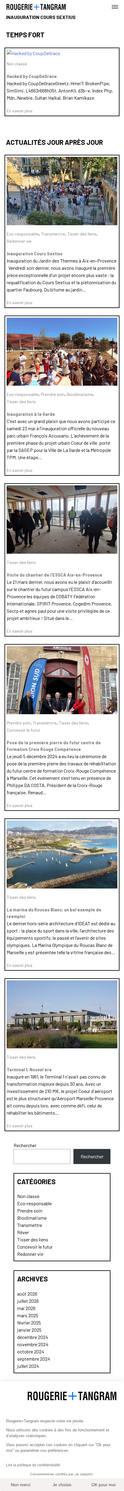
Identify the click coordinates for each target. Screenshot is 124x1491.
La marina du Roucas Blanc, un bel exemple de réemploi (54, 913)
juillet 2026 (28, 1301)
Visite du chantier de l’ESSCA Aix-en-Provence (54, 574)
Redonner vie (19, 241)
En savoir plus (20, 110)
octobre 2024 (30, 1351)
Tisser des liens (81, 233)
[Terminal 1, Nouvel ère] (62, 1046)
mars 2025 (27, 1315)
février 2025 (29, 1322)
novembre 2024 (32, 1344)
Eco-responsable (23, 233)
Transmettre (53, 233)
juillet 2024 (28, 1366)
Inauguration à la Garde (31, 414)
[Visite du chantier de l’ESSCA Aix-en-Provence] (62, 552)
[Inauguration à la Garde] (62, 384)
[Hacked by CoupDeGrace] (33, 53)
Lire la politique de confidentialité (33, 1465)
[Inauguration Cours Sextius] (62, 223)
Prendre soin (53, 394)
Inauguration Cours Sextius (35, 253)
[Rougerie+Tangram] (36, 6)
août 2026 (27, 1293)
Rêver (23, 1232)
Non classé (17, 63)
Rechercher (25, 1145)
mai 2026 (26, 1308)
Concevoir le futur (23, 730)
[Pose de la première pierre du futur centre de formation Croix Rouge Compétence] (62, 712)
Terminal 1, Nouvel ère (29, 1069)
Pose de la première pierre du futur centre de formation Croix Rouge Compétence (54, 746)
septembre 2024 (33, 1359)
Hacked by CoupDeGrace (32, 76)
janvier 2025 (29, 1330)
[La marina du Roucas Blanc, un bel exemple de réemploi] (62, 886)
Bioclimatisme (80, 394)
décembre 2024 (32, 1337)
